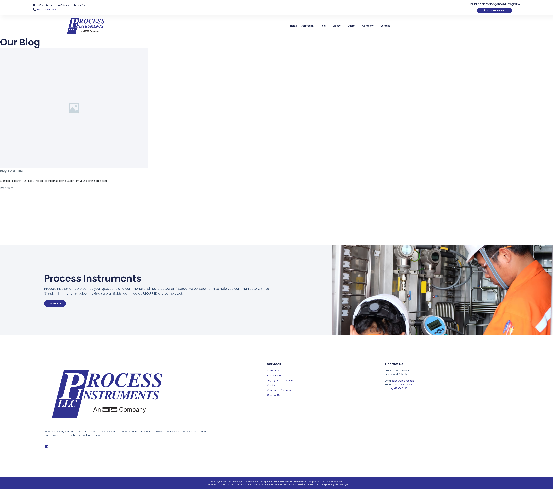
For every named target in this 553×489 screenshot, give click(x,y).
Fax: (396, 388)
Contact (385, 25)
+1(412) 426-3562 (46, 9)
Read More (6, 187)
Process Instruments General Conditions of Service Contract (283, 484)
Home (293, 25)
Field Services (274, 375)
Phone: (398, 384)
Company (368, 25)
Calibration (307, 25)
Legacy (337, 25)
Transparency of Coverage (333, 484)
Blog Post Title (11, 171)
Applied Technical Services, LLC (280, 481)
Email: (400, 380)
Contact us (55, 303)
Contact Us (273, 395)
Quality (351, 25)
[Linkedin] (46, 446)
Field (323, 25)
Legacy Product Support (281, 380)
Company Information (279, 390)
